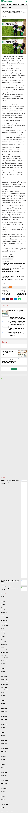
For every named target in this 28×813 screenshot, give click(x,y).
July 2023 (3, 695)
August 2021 (3, 756)
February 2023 (4, 708)
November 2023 (4, 684)
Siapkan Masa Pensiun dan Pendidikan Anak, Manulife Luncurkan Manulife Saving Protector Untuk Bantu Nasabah (13, 268)
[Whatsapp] (19, 299)
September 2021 (4, 754)
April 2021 (3, 767)
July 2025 (3, 631)
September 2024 (4, 657)
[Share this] (3, 299)
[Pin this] (11, 299)
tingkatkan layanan (7, 258)
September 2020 (4, 786)
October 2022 (4, 719)
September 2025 (4, 625)
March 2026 (3, 609)
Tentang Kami (18, 810)
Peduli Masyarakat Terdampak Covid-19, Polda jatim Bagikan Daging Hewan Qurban (20, 293)
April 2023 (3, 703)
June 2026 (3, 601)
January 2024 (4, 679)
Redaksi (12, 810)
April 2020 (3, 799)
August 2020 (3, 788)
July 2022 (3, 727)
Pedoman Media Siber (5, 811)
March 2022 (3, 738)
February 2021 (4, 772)
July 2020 (3, 791)
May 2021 (3, 764)
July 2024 (3, 663)
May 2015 (3, 807)
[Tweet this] (7, 299)
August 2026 (3, 596)
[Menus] (26, 1)
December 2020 (4, 778)
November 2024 (4, 652)
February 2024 (4, 676)
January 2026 (4, 615)
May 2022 (3, 732)
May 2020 (3, 796)
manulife (11, 256)
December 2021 (4, 746)
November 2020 (4, 780)
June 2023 (3, 697)
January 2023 (4, 711)
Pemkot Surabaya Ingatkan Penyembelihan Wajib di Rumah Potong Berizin (16, 334)
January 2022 (4, 743)
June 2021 (3, 762)
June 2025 (3, 633)
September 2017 (4, 804)
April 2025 (3, 639)
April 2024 (3, 671)
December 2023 (4, 681)
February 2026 (4, 612)
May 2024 (3, 668)
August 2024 (3, 660)
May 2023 (3, 700)
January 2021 (4, 775)
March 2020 (3, 802)
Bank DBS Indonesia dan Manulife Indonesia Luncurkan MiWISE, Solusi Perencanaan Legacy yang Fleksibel (13, 276)
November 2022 (4, 716)
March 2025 (3, 641)
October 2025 (4, 623)
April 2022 (3, 735)
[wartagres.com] (6, 1)
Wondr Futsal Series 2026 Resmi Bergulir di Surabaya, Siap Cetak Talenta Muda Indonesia (16, 328)
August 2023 (3, 692)
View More (14, 369)
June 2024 (3, 665)
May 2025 (3, 636)
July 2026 (3, 599)
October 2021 (4, 751)
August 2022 (3, 724)
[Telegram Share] (15, 299)
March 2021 (3, 770)
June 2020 (3, 794)
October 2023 (4, 687)
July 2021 (3, 759)
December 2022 (4, 714)
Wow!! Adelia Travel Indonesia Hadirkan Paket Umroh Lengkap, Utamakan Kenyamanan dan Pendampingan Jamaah (9, 354)
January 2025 (4, 647)
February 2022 (4, 740)
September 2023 (4, 689)
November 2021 (4, 748)
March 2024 (3, 673)
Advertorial (13, 811)
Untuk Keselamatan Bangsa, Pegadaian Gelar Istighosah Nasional (6, 293)
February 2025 (4, 644)
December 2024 (4, 649)
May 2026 (3, 604)
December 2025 (4, 617)
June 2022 (3, 730)
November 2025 (4, 620)
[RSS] (10, 287)
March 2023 (3, 705)
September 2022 (4, 722)
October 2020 (4, 783)
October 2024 (4, 655)
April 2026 (3, 607)
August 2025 (3, 628)
